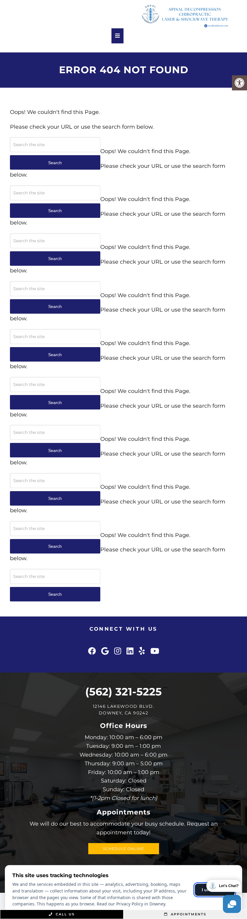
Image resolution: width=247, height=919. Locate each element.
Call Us (64, 914)
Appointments (187, 914)
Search (55, 594)
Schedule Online (123, 848)
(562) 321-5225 (123, 691)
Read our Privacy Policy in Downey (131, 904)
